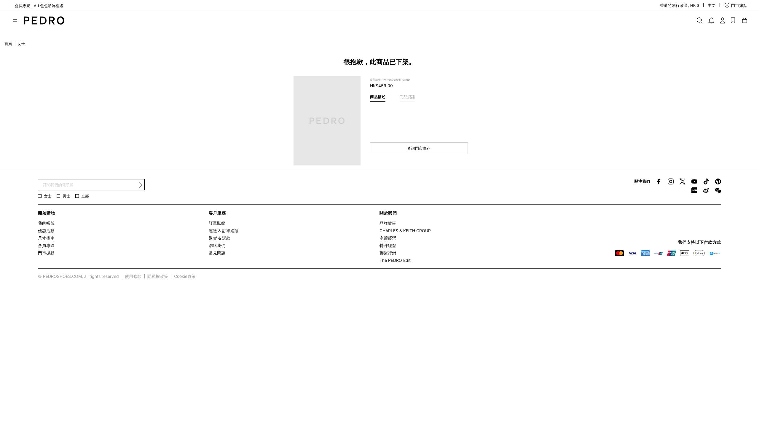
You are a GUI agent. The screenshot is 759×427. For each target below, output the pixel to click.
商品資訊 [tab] (407, 96)
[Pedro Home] (44, 19)
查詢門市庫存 (418, 148)
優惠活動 (46, 230)
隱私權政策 (157, 276)
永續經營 (388, 237)
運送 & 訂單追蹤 (224, 230)
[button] (674, 5)
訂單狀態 (217, 223)
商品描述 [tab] (377, 96)
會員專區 (46, 245)
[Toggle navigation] (15, 20)
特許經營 (388, 245)
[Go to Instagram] (671, 181)
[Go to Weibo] (706, 190)
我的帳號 (46, 223)
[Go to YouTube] (694, 181)
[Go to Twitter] (682, 181)
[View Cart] (744, 20)
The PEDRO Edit (395, 260)
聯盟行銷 (388, 252)
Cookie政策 (185, 276)
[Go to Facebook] (659, 181)
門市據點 (46, 252)
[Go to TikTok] (706, 181)
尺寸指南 (46, 237)
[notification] (711, 20)
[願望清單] (733, 20)
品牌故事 (388, 223)
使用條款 (133, 276)
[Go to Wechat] (718, 190)
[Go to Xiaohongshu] (694, 190)
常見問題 (217, 252)
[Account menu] (722, 20)
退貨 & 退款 (219, 237)
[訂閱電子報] (140, 185)
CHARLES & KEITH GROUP (405, 230)
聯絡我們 (217, 245)
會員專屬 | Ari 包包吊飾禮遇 (39, 5)
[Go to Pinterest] (718, 181)
